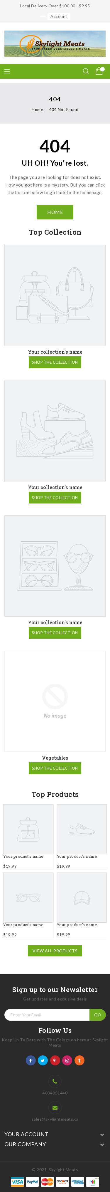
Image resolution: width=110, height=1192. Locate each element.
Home (37, 109)
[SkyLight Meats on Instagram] (67, 1059)
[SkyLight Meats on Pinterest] (55, 1059)
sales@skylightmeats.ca (55, 1119)
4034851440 (55, 1092)
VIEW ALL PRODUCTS (55, 950)
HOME (55, 212)
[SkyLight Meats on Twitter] (43, 1059)
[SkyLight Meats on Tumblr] (79, 1059)
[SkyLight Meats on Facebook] (30, 1059)
